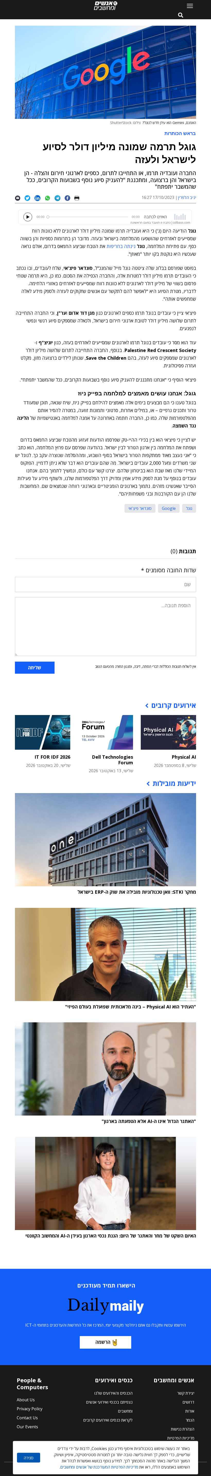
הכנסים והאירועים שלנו (113, 1393)
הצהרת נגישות (182, 1429)
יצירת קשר (185, 1393)
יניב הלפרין (187, 197)
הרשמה (102, 1342)
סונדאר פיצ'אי (140, 508)
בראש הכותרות (180, 133)
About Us (26, 1400)
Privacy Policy (29, 1409)
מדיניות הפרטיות (180, 1438)
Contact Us (27, 1418)
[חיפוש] (180, 15)
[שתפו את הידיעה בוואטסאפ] (50, 197)
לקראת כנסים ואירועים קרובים (108, 1420)
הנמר (190, 1420)
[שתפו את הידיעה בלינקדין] (39, 197)
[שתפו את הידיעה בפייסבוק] (69, 197)
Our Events (27, 1427)
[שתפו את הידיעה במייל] (19, 197)
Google (169, 508)
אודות (189, 1411)
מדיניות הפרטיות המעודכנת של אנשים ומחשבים (99, 1467)
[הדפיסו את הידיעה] (78, 197)
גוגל (189, 508)
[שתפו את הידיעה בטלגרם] (60, 197)
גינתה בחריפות (121, 246)
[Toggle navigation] (187, 6)
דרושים (188, 1402)
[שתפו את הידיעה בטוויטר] (29, 197)
